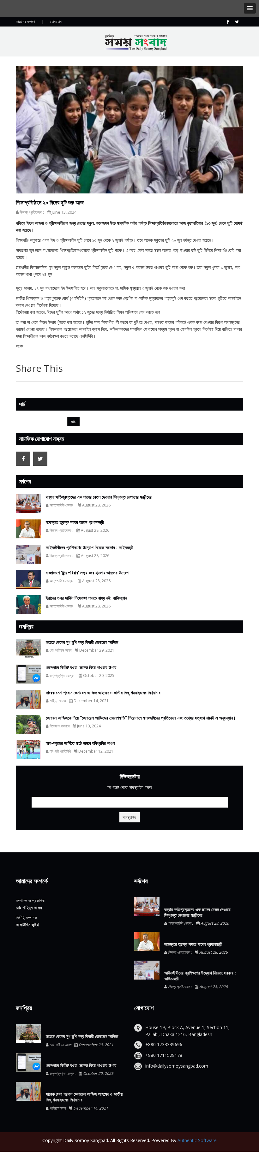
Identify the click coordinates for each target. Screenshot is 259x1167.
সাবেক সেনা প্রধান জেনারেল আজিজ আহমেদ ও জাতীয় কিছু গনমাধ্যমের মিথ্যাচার (103, 693)
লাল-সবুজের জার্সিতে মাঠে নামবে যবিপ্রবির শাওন (80, 743)
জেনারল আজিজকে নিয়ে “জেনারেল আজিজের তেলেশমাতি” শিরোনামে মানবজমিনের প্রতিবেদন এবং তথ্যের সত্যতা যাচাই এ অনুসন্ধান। (141, 718)
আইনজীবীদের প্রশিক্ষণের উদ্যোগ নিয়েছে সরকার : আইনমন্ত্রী (89, 547)
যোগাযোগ (56, 21)
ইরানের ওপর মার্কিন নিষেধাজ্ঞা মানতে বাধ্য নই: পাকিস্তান (86, 598)
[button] (250, 8)
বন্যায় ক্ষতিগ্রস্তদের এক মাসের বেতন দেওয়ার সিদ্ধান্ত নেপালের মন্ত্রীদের (99, 497)
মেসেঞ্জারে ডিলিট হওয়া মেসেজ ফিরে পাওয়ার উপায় (81, 667)
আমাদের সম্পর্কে (25, 21)
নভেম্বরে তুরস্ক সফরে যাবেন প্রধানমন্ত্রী (75, 522)
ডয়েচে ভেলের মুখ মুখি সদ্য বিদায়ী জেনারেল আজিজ (82, 642)
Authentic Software (197, 1140)
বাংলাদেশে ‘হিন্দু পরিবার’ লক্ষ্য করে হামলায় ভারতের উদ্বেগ (87, 573)
